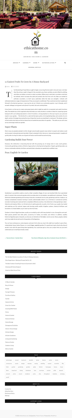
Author (8, 86)
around (16, 360)
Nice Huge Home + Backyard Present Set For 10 (18, 260)
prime (14, 374)
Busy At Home (9, 285)
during (36, 363)
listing (21, 370)
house (61, 367)
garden (13, 367)
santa (34, 374)
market (48, 370)
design (23, 363)
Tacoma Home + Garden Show (14, 238)
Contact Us (8, 389)
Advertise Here (9, 391)
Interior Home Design (11, 328)
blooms (44, 360)
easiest (49, 363)
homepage (48, 367)
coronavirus (9, 363)
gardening (20, 367)
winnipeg (62, 374)
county (16, 363)
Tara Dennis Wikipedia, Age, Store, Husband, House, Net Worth (49, 238)
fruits (7, 367)
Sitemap (7, 395)
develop (30, 363)
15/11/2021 (15, 86)
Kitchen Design (9, 332)
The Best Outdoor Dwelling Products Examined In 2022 (20, 263)
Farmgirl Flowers (10, 292)
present (8, 374)
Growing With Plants (11, 308)
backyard (23, 360)
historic (41, 367)
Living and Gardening (11, 339)
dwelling (43, 363)
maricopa (41, 370)
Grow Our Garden (10, 305)
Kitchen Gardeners (10, 335)
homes (55, 367)
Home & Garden (9, 315)
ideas (7, 370)
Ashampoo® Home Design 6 (13, 267)
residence (27, 374)
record (20, 374)
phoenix (61, 370)
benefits (31, 360)
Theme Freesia (40, 415)
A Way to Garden (10, 282)
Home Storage (9, 322)
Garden (26, 62)
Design (15, 62)
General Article (34, 67)
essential (56, 363)
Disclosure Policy (9, 393)
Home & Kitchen (9, 318)
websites (55, 374)
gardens (28, 367)
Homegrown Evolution (11, 325)
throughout (47, 374)
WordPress (54, 415)
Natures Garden (9, 342)
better (37, 360)
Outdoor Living (48, 62)
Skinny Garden (9, 349)
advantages (9, 360)
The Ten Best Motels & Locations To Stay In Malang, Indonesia (21, 257)
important (14, 370)
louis (35, 370)
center (50, 360)
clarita (56, 360)
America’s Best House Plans (12, 270)
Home (35, 62)
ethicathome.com (36, 50)
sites (40, 374)
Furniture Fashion (10, 295)
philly (54, 370)
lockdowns (28, 370)
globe (34, 367)
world (7, 377)
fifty (63, 363)
